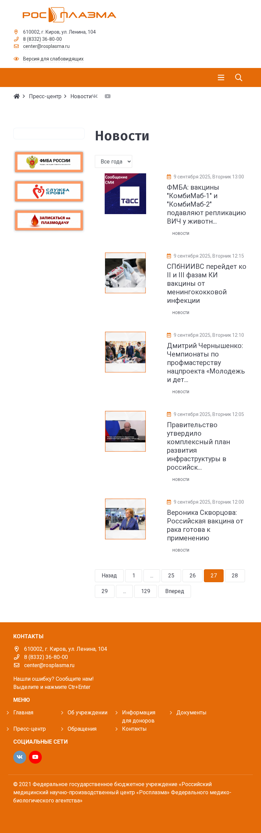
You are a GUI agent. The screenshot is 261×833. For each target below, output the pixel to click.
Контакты (134, 729)
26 (193, 575)
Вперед (174, 591)
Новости (180, 234)
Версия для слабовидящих (53, 59)
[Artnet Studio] (28, 815)
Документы (191, 712)
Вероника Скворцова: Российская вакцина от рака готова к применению (205, 525)
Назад (109, 575)
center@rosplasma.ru (46, 46)
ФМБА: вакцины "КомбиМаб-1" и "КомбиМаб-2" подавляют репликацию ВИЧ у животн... (206, 204)
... (151, 575)
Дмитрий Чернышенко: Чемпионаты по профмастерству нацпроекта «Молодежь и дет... (206, 363)
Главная (23, 712)
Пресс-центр (29, 729)
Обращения (82, 729)
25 (171, 575)
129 (145, 591)
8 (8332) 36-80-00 (42, 39)
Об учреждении (87, 712)
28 (235, 575)
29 (105, 591)
